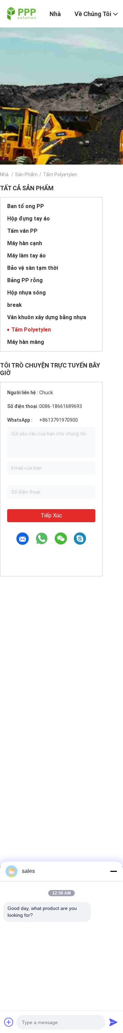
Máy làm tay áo (26, 255)
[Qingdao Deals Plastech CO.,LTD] (20, 13)
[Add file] (9, 1022)
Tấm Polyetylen (31, 329)
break (14, 305)
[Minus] (113, 871)
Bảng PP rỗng (25, 280)
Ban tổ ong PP (25, 206)
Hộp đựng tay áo (28, 218)
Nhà (4, 174)
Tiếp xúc (51, 515)
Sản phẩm (26, 174)
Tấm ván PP (22, 231)
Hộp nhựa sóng (26, 292)
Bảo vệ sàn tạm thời (32, 268)
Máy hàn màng (25, 342)
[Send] (113, 1022)
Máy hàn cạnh (24, 243)
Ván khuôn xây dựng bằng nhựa (46, 317)
